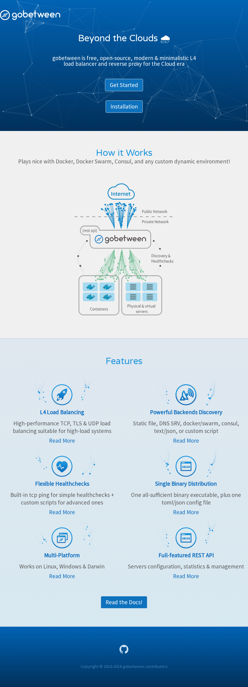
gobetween (30, 15)
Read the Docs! (124, 602)
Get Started (124, 85)
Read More (62, 440)
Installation (124, 106)
